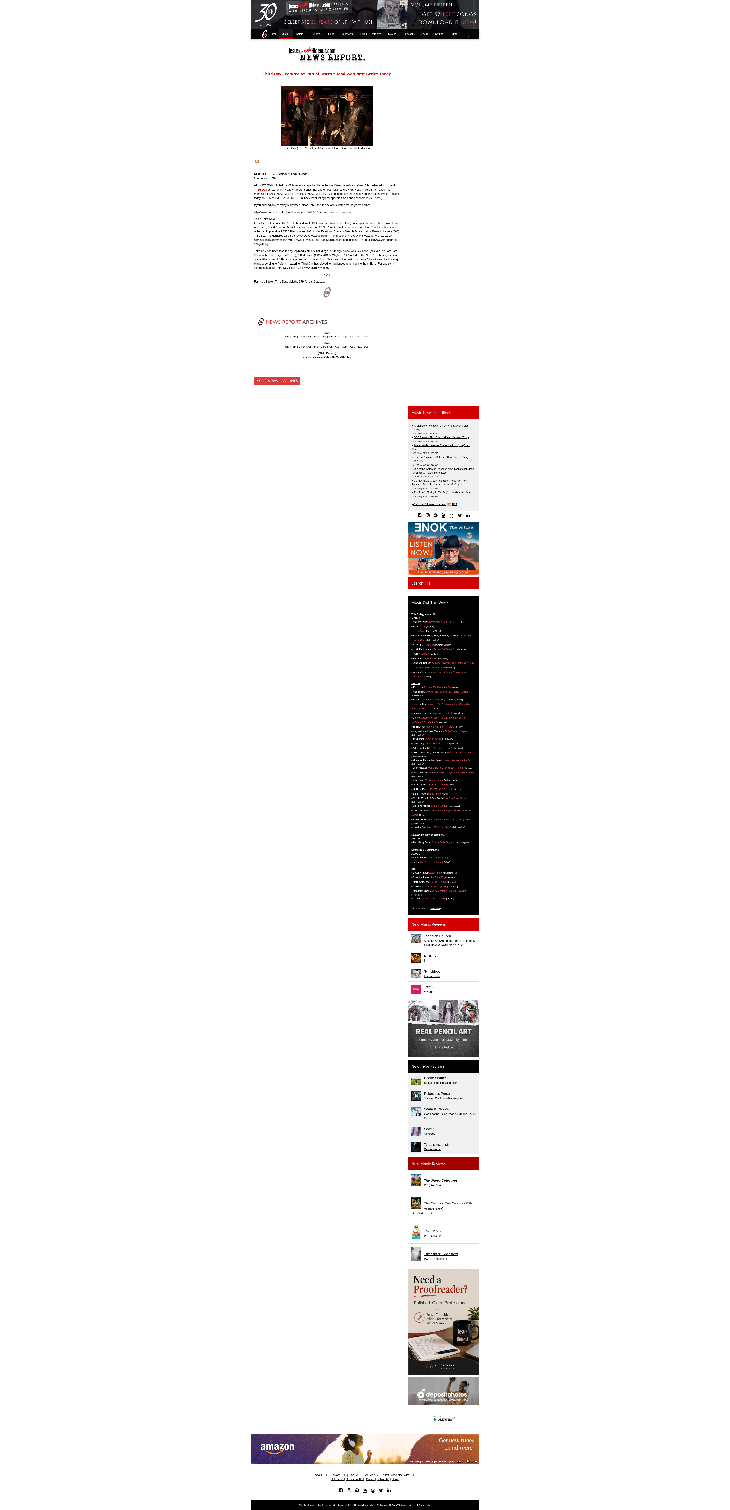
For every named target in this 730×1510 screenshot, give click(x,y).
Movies (392, 33)
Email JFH (355, 1475)
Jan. (287, 336)
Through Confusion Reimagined (443, 1098)
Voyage (428, 991)
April (309, 336)
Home (272, 33)
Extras (454, 33)
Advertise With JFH (403, 1475)
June (323, 336)
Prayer (370, 1479)
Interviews (347, 33)
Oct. (352, 346)
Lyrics (363, 33)
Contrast (429, 1133)
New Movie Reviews (428, 1163)
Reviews (315, 33)
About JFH (321, 1475)
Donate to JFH (355, 1479)
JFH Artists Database (312, 281)
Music (285, 33)
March (301, 336)
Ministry (376, 33)
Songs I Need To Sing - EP (440, 1082)
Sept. (345, 346)
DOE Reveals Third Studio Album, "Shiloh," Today (441, 437)
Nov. (359, 346)
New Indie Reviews (427, 1066)
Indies (331, 33)
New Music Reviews (428, 924)
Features (438, 33)
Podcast (408, 33)
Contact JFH (338, 1475)
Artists (299, 33)
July (330, 336)
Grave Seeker (432, 1149)
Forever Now (432, 976)
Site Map (369, 1475)
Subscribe (383, 1479)
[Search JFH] (466, 34)
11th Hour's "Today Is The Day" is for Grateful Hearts (443, 492)
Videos (424, 33)
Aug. (337, 336)
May (316, 336)
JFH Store (337, 1479)
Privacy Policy (425, 1505)
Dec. (366, 346)
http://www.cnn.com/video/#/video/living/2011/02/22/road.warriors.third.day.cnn (302, 212)
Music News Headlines (431, 412)
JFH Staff (383, 1475)
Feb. (293, 336)
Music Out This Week (429, 602)
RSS (454, 504)
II (424, 960)
